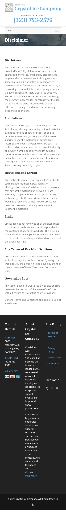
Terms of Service (53, 334)
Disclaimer (53, 363)
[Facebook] (52, 388)
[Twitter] (47, 388)
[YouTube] (57, 388)
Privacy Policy (52, 349)
